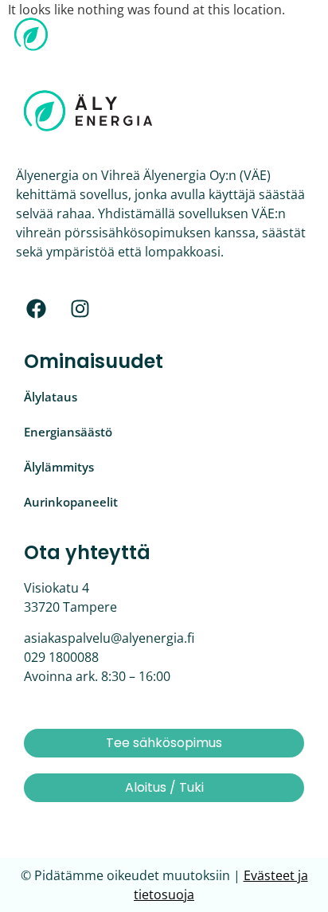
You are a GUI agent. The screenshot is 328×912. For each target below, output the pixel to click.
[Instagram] (80, 308)
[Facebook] (36, 308)
